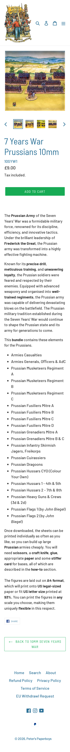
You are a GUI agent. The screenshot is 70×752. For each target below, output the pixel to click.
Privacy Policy (49, 680)
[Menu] (63, 23)
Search (35, 672)
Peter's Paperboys (39, 739)
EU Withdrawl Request (35, 696)
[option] (18, 124)
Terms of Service (35, 688)
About (51, 672)
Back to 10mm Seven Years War (38, 644)
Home (19, 672)
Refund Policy (20, 680)
